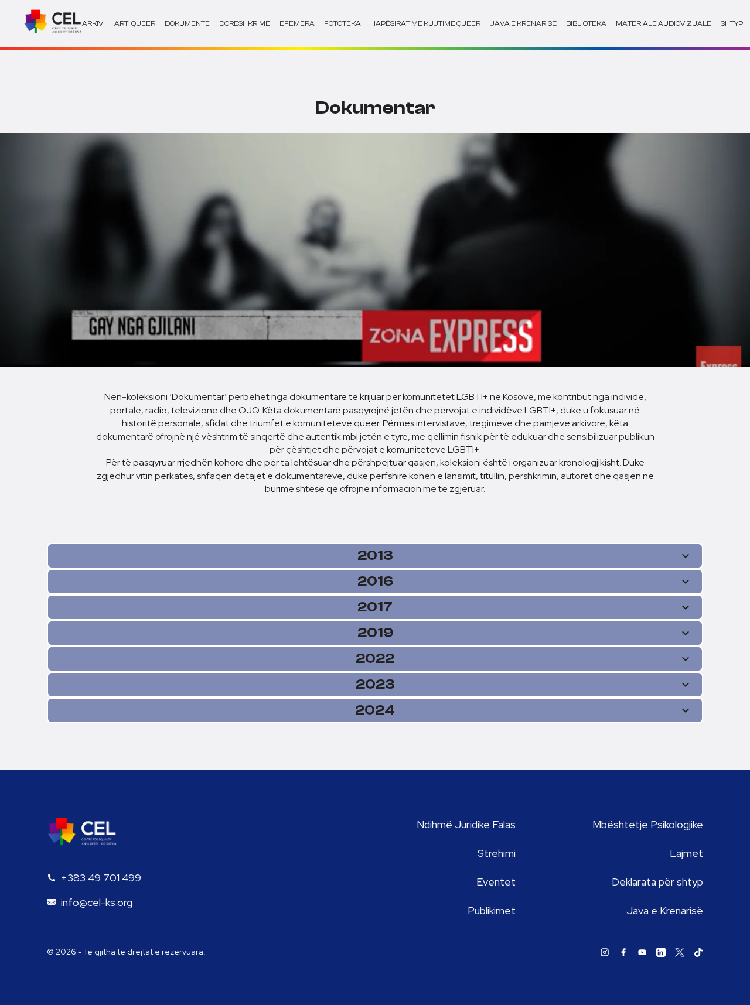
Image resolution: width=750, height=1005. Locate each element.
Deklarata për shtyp (657, 881)
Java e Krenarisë (664, 910)
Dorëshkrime (244, 23)
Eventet (496, 881)
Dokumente (187, 23)
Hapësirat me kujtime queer (425, 23)
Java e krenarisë (523, 23)
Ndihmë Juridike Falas (466, 824)
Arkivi (93, 23)
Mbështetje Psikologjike (647, 824)
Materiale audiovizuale (663, 23)
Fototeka (342, 23)
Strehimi (497, 853)
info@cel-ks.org (96, 902)
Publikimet (492, 910)
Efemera (297, 23)
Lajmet (686, 853)
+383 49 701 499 (101, 877)
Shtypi (733, 23)
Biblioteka (586, 23)
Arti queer (134, 23)
